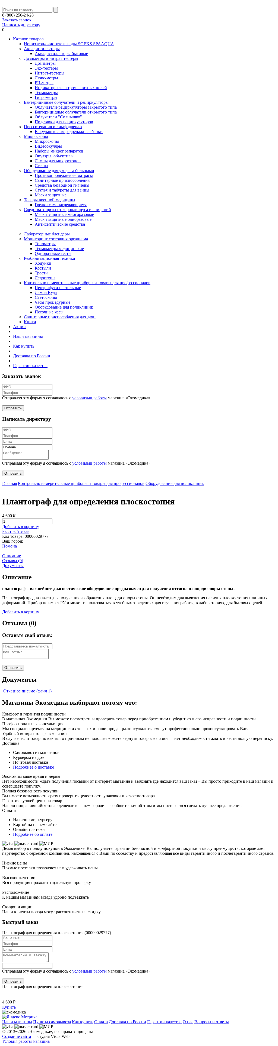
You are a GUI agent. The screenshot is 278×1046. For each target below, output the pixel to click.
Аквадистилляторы (42, 48)
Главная (9, 483)
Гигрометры (46, 97)
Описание (11, 555)
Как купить (23, 346)
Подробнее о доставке (33, 767)
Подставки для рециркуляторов (64, 121)
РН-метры (44, 82)
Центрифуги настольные (58, 287)
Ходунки (43, 263)
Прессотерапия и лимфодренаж (53, 126)
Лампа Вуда (46, 292)
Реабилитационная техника (49, 258)
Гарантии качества (30, 365)
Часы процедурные (52, 302)
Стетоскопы (46, 297)
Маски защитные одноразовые (63, 219)
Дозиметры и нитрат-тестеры (51, 58)
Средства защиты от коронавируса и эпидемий (67, 209)
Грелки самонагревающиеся (61, 204)
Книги (30, 321)
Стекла (41, 165)
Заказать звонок (16, 20)
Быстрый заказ (15, 531)
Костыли (43, 268)
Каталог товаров (28, 39)
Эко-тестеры (46, 68)
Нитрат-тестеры (49, 73)
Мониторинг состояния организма (56, 239)
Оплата (101, 1021)
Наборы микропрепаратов (59, 151)
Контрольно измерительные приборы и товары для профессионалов (87, 282)
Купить (9, 1007)
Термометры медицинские (59, 248)
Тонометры (45, 243)
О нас (188, 1021)
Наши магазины (28, 336)
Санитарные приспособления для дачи (60, 317)
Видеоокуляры (48, 146)
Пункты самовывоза (52, 1021)
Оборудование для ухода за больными (59, 170)
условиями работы (89, 398)
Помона (9, 546)
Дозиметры (45, 63)
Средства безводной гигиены (62, 185)
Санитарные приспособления (62, 180)
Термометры (46, 92)
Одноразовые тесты (53, 253)
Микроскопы (36, 136)
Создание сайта (16, 1036)
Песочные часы (49, 312)
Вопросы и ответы (211, 1021)
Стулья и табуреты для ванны (62, 190)
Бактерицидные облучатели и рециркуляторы (66, 102)
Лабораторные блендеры (47, 234)
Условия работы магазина (26, 1041)
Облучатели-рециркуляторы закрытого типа (76, 107)
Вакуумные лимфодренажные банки (69, 131)
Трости (41, 273)
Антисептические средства (60, 224)
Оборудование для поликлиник (64, 307)
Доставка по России (31, 356)
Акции (19, 326)
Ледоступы (45, 278)
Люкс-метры (46, 78)
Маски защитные (51, 195)
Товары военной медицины (49, 199)
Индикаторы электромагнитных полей (71, 87)
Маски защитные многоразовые (64, 214)
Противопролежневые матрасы (64, 175)
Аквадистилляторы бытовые (61, 53)
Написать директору (21, 24)
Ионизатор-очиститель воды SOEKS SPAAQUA (69, 43)
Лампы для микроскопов (58, 160)
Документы (13, 565)
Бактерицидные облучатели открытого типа (76, 112)
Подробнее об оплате (32, 834)
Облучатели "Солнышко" (58, 117)
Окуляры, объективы (54, 156)
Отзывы (12, 560)
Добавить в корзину (20, 526)
